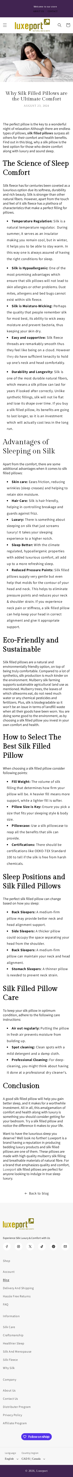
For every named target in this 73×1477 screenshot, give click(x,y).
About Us (9, 1390)
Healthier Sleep (13, 1343)
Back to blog (39, 1193)
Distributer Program (17, 1407)
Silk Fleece (10, 1360)
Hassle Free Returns (17, 1296)
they (10, 356)
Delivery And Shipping (18, 1288)
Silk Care (9, 1327)
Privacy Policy (12, 1415)
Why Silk (9, 1368)
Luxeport (42, 1470)
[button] (5, 25)
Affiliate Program (15, 1423)
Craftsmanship (13, 1335)
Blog (6, 1280)
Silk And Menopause (17, 1351)
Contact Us (10, 1399)
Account (8, 1272)
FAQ (6, 1304)
